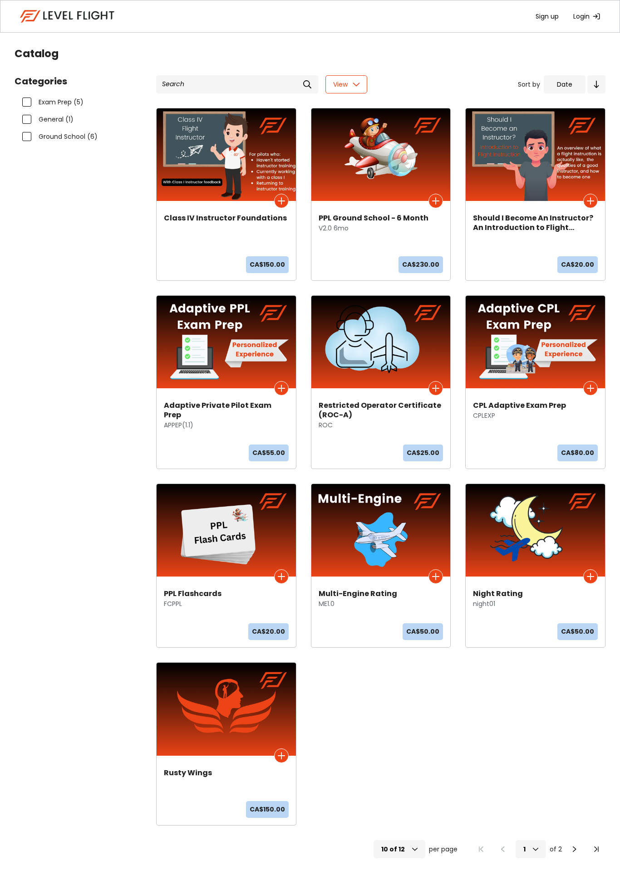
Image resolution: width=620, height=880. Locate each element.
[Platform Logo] (67, 16)
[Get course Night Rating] (590, 576)
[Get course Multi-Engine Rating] (435, 576)
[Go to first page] (481, 849)
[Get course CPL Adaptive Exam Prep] (590, 388)
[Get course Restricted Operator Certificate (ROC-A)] (435, 388)
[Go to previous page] (503, 849)
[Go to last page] (596, 849)
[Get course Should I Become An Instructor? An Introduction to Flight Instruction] (590, 201)
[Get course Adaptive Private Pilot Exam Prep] (281, 388)
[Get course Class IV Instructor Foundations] (281, 201)
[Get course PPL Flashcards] (281, 576)
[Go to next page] (575, 849)
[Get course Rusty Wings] (281, 755)
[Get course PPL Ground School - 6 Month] (435, 201)
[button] (596, 84)
